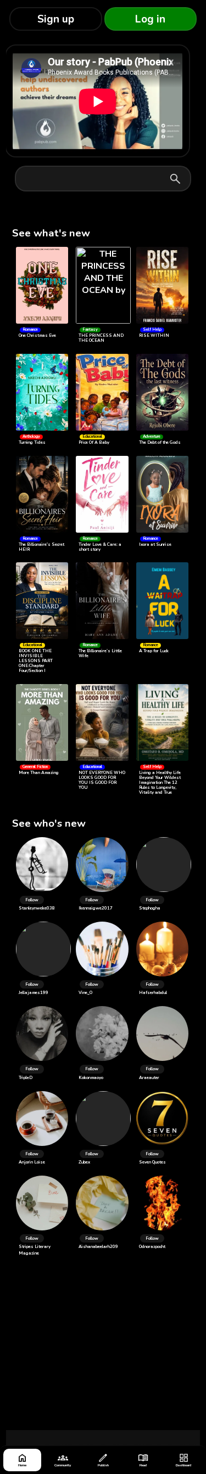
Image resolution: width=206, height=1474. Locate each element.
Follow (31, 900)
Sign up (55, 19)
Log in (150, 19)
